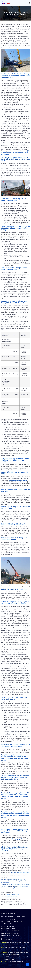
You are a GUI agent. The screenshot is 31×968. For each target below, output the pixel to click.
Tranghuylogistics (12, 896)
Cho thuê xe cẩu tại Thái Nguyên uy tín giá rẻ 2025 (15, 884)
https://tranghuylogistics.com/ (18, 480)
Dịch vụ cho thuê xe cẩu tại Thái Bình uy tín (13, 879)
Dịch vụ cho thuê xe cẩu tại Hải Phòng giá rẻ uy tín (15, 886)
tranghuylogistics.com (12, 894)
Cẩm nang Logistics (14, 888)
